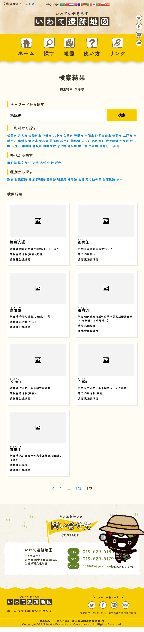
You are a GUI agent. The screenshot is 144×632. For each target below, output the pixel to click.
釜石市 (117, 135)
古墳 (36, 162)
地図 (69, 52)
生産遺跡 (109, 179)
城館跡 (62, 179)
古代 (43, 162)
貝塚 (31, 179)
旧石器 (12, 162)
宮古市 (22, 135)
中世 (50, 162)
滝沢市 (33, 140)
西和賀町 (98, 140)
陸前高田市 (103, 135)
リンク (117, 52)
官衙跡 (51, 179)
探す (49, 52)
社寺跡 (72, 179)
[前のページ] (53, 488)
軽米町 (72, 146)
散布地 (12, 179)
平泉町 (124, 140)
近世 (58, 162)
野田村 (83, 146)
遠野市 (79, 135)
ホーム (26, 52)
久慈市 (68, 135)
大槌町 (16, 146)
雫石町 (44, 140)
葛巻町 (54, 140)
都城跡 (40, 179)
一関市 (89, 135)
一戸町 (114, 146)
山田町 (27, 146)
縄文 (21, 162)
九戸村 (93, 146)
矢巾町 (86, 140)
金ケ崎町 (112, 140)
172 (78, 488)
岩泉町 (37, 146)
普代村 (62, 146)
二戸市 (127, 135)
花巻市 (47, 135)
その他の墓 (94, 179)
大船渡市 (34, 135)
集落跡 (22, 179)
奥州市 (22, 140)
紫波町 (75, 140)
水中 (119, 179)
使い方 (92, 52)
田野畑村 (49, 146)
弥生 (28, 162)
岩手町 (65, 140)
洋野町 (104, 146)
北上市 (57, 135)
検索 (121, 115)
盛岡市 (12, 135)
